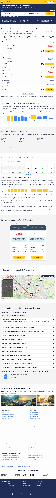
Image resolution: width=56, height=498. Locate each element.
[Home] (6, 1)
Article (39, 485)
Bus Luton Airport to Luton (33, 459)
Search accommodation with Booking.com (10, 16)
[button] (15, 289)
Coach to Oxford (21, 466)
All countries (40, 487)
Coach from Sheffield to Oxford (7, 441)
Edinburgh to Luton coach (33, 428)
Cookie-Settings (26, 485)
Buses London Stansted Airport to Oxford (9, 459)
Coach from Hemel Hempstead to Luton (35, 432)
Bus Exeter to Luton (31, 430)
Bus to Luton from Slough (33, 443)
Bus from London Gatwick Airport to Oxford (10, 455)
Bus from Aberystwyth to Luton (34, 412)
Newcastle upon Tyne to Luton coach (35, 435)
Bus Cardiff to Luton (31, 424)
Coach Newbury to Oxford (6, 437)
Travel (24, 487)
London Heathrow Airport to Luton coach (35, 457)
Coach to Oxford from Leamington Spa (9, 432)
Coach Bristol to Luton (32, 422)
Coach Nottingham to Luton (33, 439)
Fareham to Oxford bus (6, 426)
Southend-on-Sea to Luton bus (33, 447)
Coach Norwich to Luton (32, 437)
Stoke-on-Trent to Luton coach (33, 449)
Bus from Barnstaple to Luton (33, 416)
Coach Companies (12, 487)
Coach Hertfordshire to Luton (33, 433)
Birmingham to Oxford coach (7, 416)
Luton (51, 276)
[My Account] (45, 1)
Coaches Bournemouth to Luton (34, 418)
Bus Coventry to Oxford (6, 422)
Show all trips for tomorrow (28, 93)
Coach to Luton (27, 466)
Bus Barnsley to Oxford (6, 412)
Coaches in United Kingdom (12, 466)
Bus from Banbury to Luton (33, 414)
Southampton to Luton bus (33, 445)
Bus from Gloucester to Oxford (7, 428)
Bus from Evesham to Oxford (7, 424)
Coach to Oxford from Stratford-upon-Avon (10, 443)
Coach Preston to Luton (32, 441)
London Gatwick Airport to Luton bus (35, 455)
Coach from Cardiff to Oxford (7, 420)
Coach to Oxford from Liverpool (8, 433)
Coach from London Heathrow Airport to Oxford (11, 457)
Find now (49, 51)
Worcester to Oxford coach (7, 449)
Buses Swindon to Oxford (6, 445)
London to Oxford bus (6, 435)
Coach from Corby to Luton (33, 426)
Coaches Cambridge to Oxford (7, 418)
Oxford (45, 276)
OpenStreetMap (48, 298)
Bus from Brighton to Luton (33, 420)
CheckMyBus (3, 466)
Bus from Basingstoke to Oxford (8, 414)
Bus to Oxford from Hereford (7, 430)
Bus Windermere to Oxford (7, 447)
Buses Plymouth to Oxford (7, 439)
